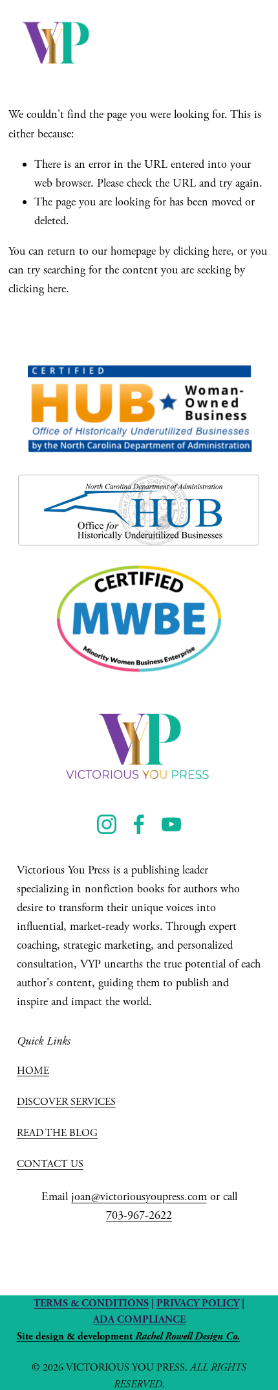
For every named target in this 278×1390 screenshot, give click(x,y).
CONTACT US (50, 1164)
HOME (33, 1071)
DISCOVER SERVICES (66, 1102)
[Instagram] (106, 824)
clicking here (202, 251)
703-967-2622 (139, 1215)
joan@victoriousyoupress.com (139, 1196)
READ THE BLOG (57, 1133)
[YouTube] (171, 824)
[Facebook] (139, 824)
